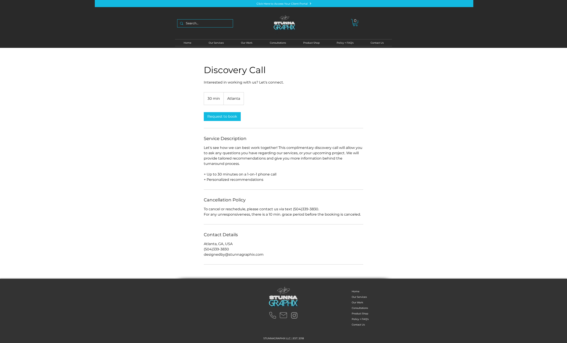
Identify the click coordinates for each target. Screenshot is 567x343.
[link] (222, 116)
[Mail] (283, 315)
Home (355, 291)
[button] (355, 22)
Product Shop (360, 313)
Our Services (359, 296)
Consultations (360, 308)
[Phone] (272, 315)
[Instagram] (294, 315)
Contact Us (358, 324)
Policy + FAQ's (360, 319)
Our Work (357, 302)
